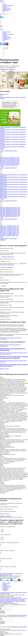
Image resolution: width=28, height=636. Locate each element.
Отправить (3, 612)
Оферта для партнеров (20, 601)
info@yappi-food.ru (22, 592)
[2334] (1, 169)
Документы (5, 587)
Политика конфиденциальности (7, 601)
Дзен (21, 580)
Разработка (10, 602)
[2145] (1, 152)
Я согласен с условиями (5, 626)
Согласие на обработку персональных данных (10, 598)
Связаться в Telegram (5, 592)
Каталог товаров (6, 31)
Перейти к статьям (4, 368)
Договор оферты (4, 602)
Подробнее (3, 239)
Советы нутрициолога (8, 5)
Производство (6, 7)
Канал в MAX (11, 573)
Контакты (5, 590)
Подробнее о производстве (7, 256)
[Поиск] (0, 15)
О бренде (5, 6)
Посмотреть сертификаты (7, 267)
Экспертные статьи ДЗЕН (6, 574)
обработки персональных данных (19, 615)
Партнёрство (6, 10)
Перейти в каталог (4, 94)
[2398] (1, 202)
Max (9, 580)
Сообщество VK (19, 573)
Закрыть (2, 635)
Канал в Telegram (4, 573)
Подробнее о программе (5, 516)
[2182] (1, 221)
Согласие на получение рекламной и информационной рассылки (13, 599)
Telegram (4, 580)
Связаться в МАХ (14, 592)
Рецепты (5, 4)
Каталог (3, 2)
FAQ (4, 11)
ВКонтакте (15, 580)
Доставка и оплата (7, 9)
